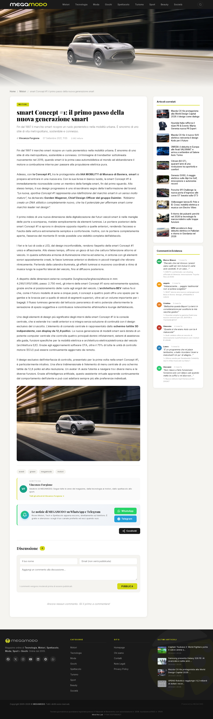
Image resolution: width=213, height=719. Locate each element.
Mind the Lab (97, 715)
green (32, 471)
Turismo (139, 4)
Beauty (164, 4)
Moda (96, 4)
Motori (66, 4)
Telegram (126, 518)
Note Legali (119, 664)
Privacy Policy (121, 669)
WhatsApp (127, 511)
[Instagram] (23, 659)
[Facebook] (8, 659)
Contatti (118, 658)
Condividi (131, 531)
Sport (152, 4)
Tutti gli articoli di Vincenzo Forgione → (46, 496)
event (21, 471)
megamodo (46, 471)
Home (13, 91)
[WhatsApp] (53, 659)
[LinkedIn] (38, 659)
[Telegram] (45, 659)
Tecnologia (81, 4)
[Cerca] (200, 4)
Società (178, 4)
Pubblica (127, 586)
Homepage (119, 647)
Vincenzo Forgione (29, 138)
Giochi (108, 4)
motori (61, 471)
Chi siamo (119, 653)
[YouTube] (31, 659)
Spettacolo (123, 4)
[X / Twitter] (16, 659)
